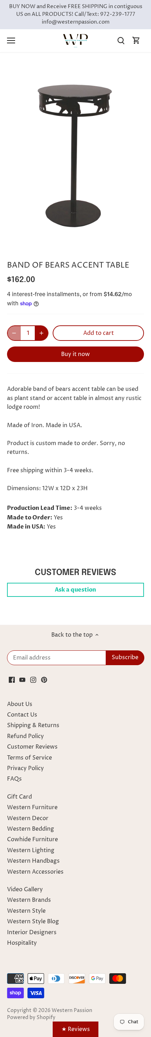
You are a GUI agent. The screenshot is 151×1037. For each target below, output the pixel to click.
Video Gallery (25, 889)
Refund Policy (25, 736)
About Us (19, 704)
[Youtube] (22, 679)
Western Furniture (32, 807)
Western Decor (27, 818)
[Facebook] (12, 679)
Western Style (26, 911)
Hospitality (22, 943)
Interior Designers (32, 932)
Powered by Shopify (31, 1017)
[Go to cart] (136, 40)
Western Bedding (30, 829)
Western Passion (72, 1010)
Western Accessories (35, 872)
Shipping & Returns (33, 725)
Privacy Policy (25, 768)
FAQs (14, 779)
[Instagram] (33, 679)
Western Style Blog (33, 921)
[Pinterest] (44, 679)
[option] (75, 155)
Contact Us (22, 715)
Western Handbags (33, 861)
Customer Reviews (32, 747)
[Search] (121, 40)
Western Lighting (30, 850)
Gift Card (19, 797)
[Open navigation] (11, 40)
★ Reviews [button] (75, 1029)
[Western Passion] (75, 40)
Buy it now (75, 354)
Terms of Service (29, 758)
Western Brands (29, 900)
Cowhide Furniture (32, 839)
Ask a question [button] (75, 590)
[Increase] (41, 333)
